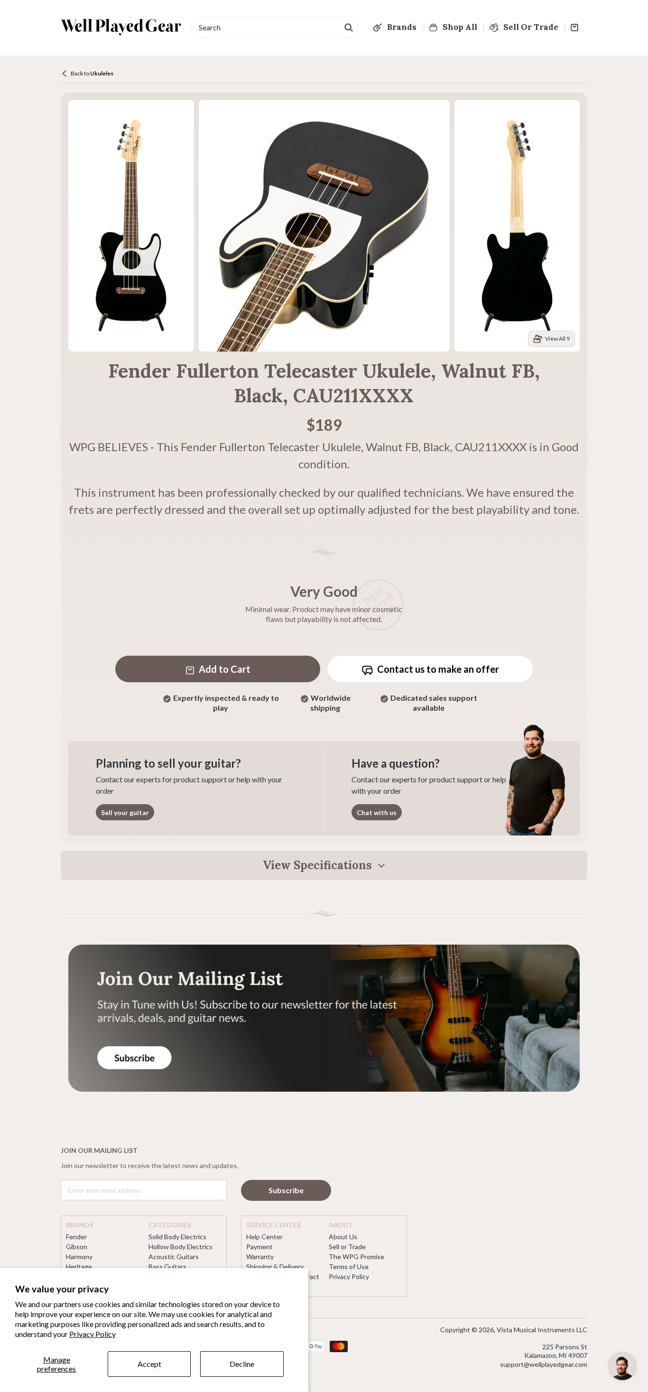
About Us (343, 1237)
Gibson (76, 1247)
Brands (402, 27)
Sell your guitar (125, 812)
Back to (92, 73)
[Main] (121, 27)
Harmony (79, 1257)
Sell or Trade (347, 1247)
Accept (149, 1363)
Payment (259, 1247)
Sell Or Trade (530, 27)
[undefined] (349, 26)
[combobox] (274, 27)
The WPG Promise (356, 1257)
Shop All (460, 27)
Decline (242, 1363)
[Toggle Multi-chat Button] (622, 1366)
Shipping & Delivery (275, 1266)
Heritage (79, 1266)
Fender (76, 1237)
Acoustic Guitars (173, 1257)
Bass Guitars (167, 1266)
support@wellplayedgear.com (543, 1364)
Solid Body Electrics (177, 1237)
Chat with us (377, 812)
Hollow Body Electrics (180, 1247)
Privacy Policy (92, 1333)
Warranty (260, 1257)
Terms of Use (349, 1266)
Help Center (264, 1237)
